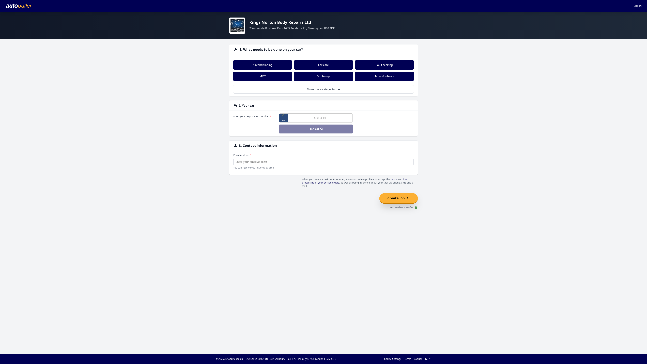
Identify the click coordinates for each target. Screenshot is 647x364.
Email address (242, 155)
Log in (638, 6)
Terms (407, 358)
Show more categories (321, 89)
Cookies (418, 358)
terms (394, 179)
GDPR (428, 358)
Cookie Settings (393, 358)
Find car (314, 129)
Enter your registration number (252, 116)
